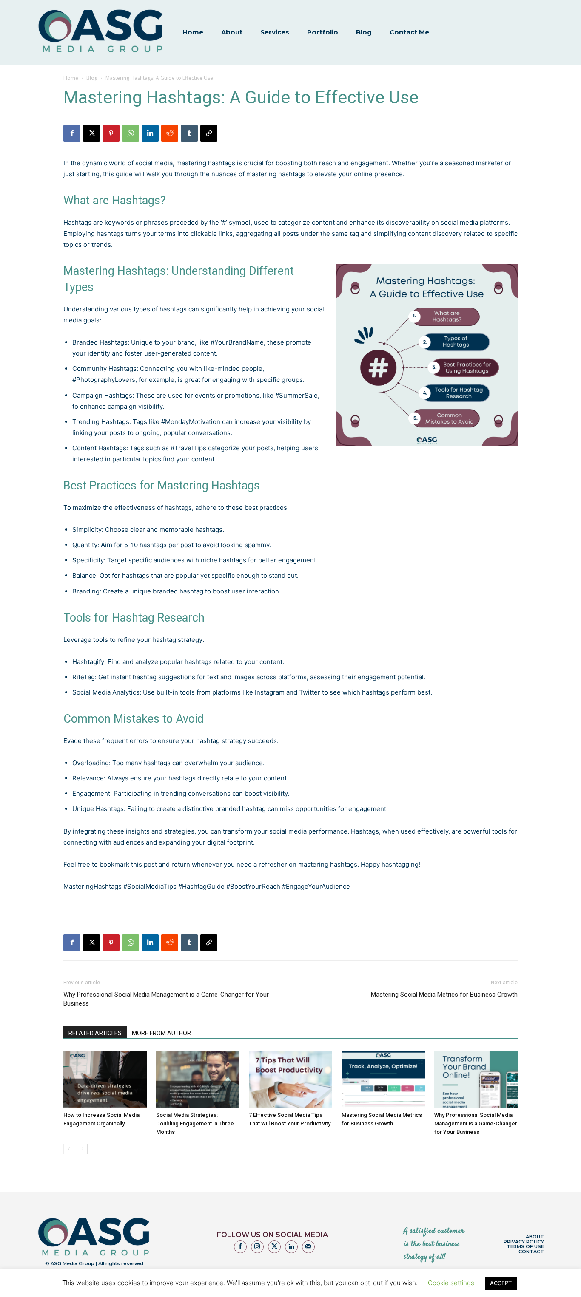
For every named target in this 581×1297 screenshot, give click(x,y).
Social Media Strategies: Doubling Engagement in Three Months (195, 1123)
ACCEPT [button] (501, 1283)
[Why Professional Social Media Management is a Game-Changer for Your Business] (476, 1079)
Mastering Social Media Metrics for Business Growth (444, 994)
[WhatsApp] (130, 133)
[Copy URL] (208, 133)
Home (70, 78)
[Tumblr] (189, 133)
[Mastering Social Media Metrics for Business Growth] (383, 1079)
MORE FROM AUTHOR (161, 1033)
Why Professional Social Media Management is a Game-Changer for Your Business (166, 999)
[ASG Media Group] (101, 31)
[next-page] (82, 1149)
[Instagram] (257, 1246)
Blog (91, 78)
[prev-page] (68, 1149)
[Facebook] (71, 133)
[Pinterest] (111, 133)
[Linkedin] (150, 133)
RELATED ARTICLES (95, 1033)
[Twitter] (274, 1246)
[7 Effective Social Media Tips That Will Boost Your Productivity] (290, 1079)
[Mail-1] (308, 1246)
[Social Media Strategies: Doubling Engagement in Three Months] (197, 1079)
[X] (91, 133)
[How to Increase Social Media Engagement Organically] (105, 1079)
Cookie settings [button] (451, 1283)
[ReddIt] (169, 133)
